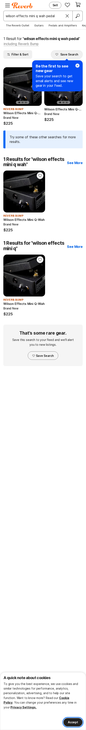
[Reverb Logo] (22, 5)
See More (75, 163)
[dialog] (43, 701)
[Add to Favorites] (40, 175)
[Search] (77, 16)
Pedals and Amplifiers (63, 25)
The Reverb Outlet (17, 25)
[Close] (67, 16)
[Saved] (67, 5)
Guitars (39, 25)
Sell (55, 5)
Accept (73, 722)
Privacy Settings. (23, 707)
